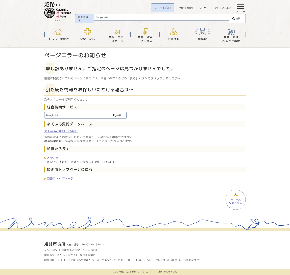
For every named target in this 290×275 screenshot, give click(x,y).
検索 (238, 18)
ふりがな (203, 8)
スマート (163, 7)
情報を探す (83, 19)
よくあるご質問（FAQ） (61, 131)
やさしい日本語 (222, 8)
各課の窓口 (54, 157)
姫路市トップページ (60, 178)
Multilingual (186, 8)
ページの (235, 201)
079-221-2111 (67, 255)
